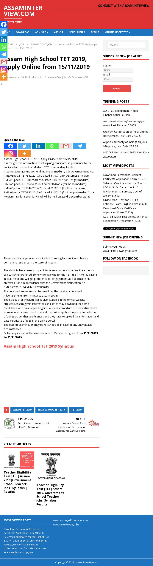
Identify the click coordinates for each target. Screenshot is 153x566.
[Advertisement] (51, 110)
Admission (41, 32)
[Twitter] (24, 146)
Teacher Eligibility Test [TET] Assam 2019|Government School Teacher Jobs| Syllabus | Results (17, 482)
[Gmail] (65, 146)
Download (22, 32)
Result (95, 32)
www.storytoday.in (66, 524)
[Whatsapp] (52, 146)
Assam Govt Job (57, 77)
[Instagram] (10, 153)
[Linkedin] (38, 146)
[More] (24, 153)
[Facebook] (10, 146)
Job (22, 44)
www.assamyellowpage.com (70, 520)
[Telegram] (79, 146)
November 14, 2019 (19, 77)
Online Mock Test (116, 32)
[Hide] (1, 84)
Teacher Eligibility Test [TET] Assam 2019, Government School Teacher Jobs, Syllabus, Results (50, 494)
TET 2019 (76, 409)
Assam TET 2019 (22, 409)
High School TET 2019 (51, 409)
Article (58, 32)
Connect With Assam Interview (123, 6)
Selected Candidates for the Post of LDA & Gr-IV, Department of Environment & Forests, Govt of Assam (26, 540)
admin (38, 77)
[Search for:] (126, 45)
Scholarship (77, 32)
